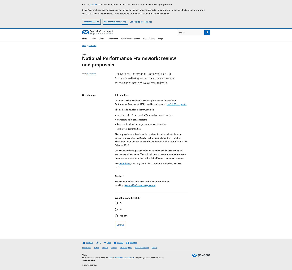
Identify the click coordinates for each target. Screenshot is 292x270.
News (102, 39)
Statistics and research (130, 39)
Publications (113, 39)
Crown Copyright (126, 248)
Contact (105, 248)
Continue (120, 225)
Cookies (114, 248)
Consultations (149, 39)
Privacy (154, 248)
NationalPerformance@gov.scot (140, 185)
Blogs (160, 39)
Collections (92, 46)
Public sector (91, 74)
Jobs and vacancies (142, 248)
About (84, 39)
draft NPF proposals (176, 104)
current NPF (124, 163)
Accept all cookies (91, 22)
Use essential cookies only (115, 22)
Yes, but (123, 215)
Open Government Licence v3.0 (121, 258)
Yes (121, 203)
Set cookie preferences (141, 21)
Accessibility (86, 248)
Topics (93, 39)
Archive (96, 248)
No (121, 209)
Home (84, 46)
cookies (93, 4)
